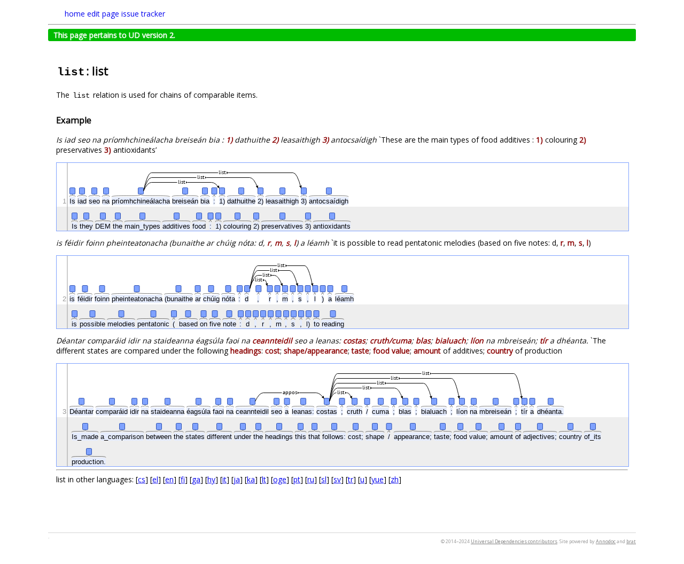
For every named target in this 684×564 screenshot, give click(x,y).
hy (211, 479)
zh (395, 479)
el (155, 479)
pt (296, 479)
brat (631, 541)
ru (310, 479)
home (75, 14)
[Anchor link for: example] (95, 119)
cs (141, 479)
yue (377, 479)
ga (196, 479)
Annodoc (606, 541)
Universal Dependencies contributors (514, 541)
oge (279, 479)
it (224, 479)
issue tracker (143, 14)
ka (251, 479)
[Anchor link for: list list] (114, 70)
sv (337, 479)
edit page (103, 14)
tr (350, 479)
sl (324, 479)
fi (183, 479)
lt (264, 479)
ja (237, 479)
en (169, 479)
